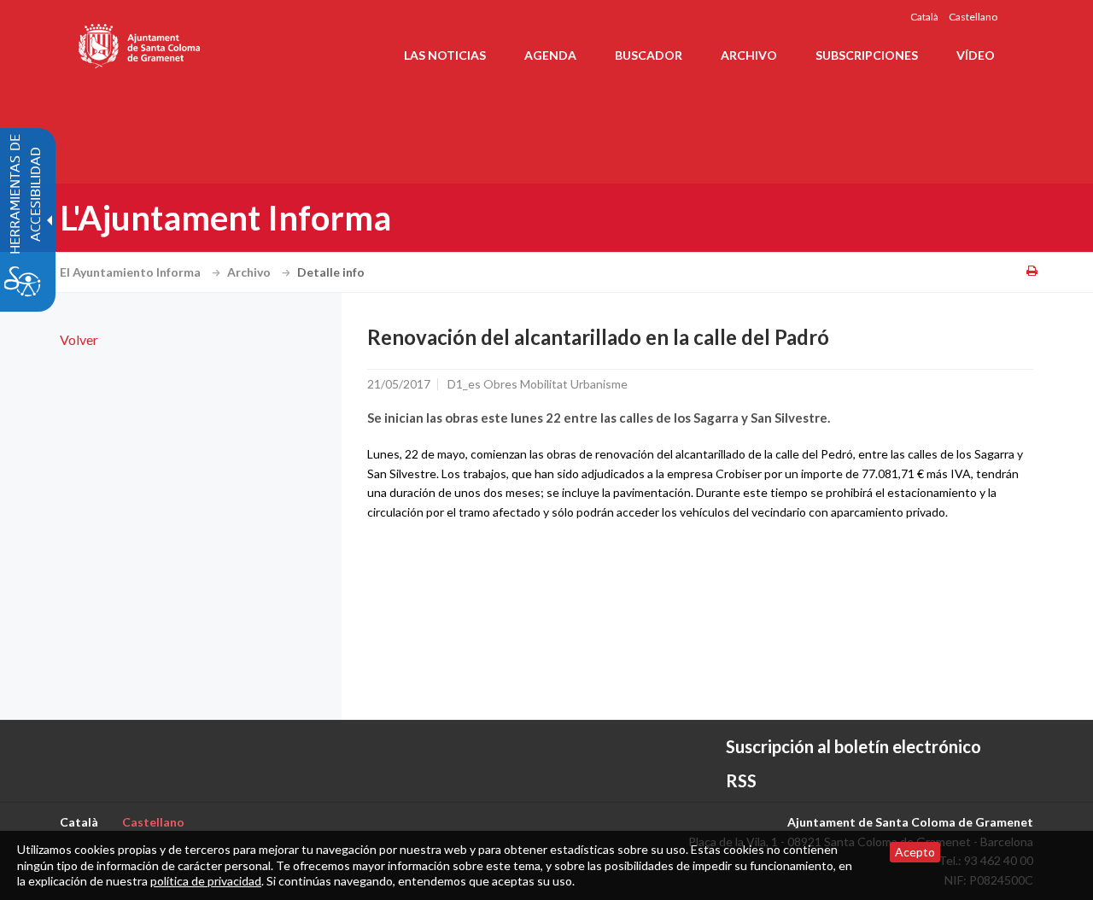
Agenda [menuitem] (550, 55)
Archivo (250, 272)
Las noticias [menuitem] (445, 55)
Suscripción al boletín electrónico (853, 746)
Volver (79, 339)
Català (924, 16)
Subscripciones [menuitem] (866, 55)
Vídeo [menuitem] (975, 55)
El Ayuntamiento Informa (131, 272)
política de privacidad (205, 881)
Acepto (915, 851)
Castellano (973, 16)
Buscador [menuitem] (648, 55)
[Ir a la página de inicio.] (140, 42)
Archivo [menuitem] (749, 55)
